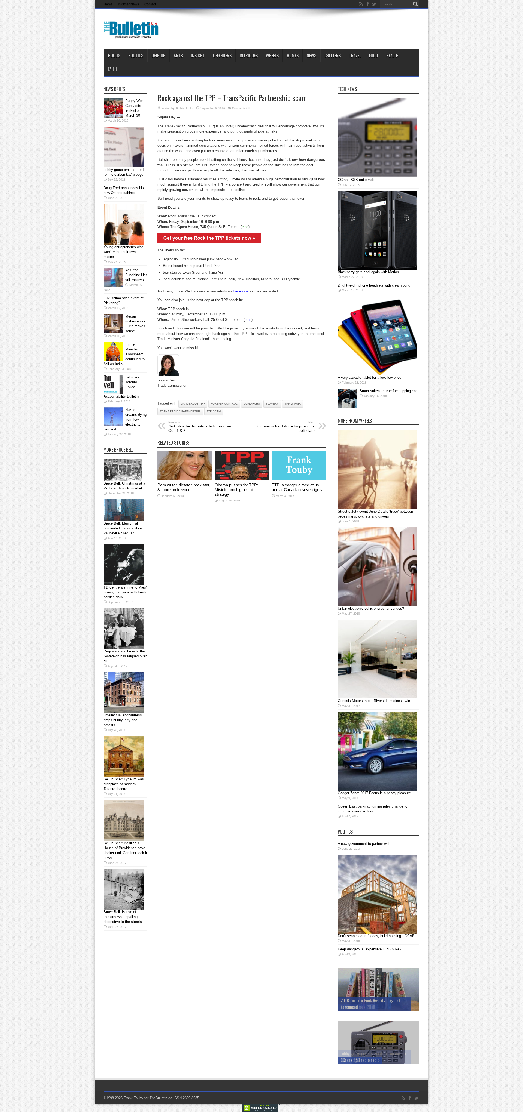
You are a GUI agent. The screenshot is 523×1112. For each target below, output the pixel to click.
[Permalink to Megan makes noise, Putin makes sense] (113, 332)
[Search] (415, 4)
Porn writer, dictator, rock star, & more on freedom (183, 487)
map (245, 227)
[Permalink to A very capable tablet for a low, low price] (377, 374)
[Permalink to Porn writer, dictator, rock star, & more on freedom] (184, 479)
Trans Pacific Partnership (180, 411)
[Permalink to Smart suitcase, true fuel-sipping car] (347, 406)
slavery (272, 403)
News (311, 55)
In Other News (128, 4)
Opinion (158, 55)
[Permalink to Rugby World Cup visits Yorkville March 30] (113, 116)
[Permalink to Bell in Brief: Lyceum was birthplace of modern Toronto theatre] (124, 776)
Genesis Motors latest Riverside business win (374, 701)
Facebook (240, 291)
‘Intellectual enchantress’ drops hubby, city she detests (123, 720)
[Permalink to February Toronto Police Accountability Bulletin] (113, 393)
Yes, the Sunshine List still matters (136, 275)
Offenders (222, 55)
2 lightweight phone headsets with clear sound (374, 285)
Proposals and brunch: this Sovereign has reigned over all (125, 656)
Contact (150, 4)
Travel (355, 55)
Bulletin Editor (184, 108)
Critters (332, 55)
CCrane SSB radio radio (356, 180)
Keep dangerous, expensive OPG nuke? (369, 949)
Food (373, 55)
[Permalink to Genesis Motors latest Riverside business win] (377, 697)
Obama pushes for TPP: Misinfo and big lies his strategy (236, 490)
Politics (135, 55)
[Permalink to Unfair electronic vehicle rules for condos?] (377, 605)
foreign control (224, 403)
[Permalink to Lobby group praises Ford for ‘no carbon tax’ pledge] (124, 166)
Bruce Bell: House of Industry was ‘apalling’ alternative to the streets (123, 917)
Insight (198, 55)
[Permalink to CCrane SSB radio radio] (377, 176)
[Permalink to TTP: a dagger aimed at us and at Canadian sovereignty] (299, 479)
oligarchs (252, 403)
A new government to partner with (364, 844)
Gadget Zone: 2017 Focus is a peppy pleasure (374, 793)
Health (392, 55)
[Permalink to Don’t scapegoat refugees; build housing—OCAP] (377, 932)
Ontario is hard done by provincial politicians (286, 427)
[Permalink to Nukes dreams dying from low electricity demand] (113, 425)
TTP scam (214, 411)
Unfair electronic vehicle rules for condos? (371, 608)
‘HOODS (113, 55)
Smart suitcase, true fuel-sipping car (388, 391)
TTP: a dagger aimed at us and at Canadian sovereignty (297, 487)
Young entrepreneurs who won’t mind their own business (123, 252)
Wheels (272, 55)
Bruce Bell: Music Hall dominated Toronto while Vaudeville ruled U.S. (123, 528)
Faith (112, 69)
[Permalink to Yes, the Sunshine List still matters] (113, 286)
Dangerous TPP (193, 403)
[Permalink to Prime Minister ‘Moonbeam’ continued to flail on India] (113, 360)
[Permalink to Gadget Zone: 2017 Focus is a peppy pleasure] (377, 789)
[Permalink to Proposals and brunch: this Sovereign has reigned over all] (124, 648)
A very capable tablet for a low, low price (369, 377)
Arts (178, 55)
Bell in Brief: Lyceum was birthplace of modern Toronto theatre (124, 784)
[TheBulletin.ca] (133, 35)
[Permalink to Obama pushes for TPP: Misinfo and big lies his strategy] (242, 479)
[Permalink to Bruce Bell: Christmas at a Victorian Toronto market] (123, 480)
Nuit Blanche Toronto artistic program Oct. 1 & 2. (200, 427)
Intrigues (249, 55)
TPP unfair (293, 403)
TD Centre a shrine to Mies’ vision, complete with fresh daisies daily (125, 592)
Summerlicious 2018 (357, 1007)
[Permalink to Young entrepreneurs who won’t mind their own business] (124, 243)
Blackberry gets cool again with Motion (368, 272)
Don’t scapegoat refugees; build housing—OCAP (376, 936)
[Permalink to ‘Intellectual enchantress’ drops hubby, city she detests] (124, 712)
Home (108, 4)
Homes (293, 55)
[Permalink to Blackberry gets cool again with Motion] (377, 268)
